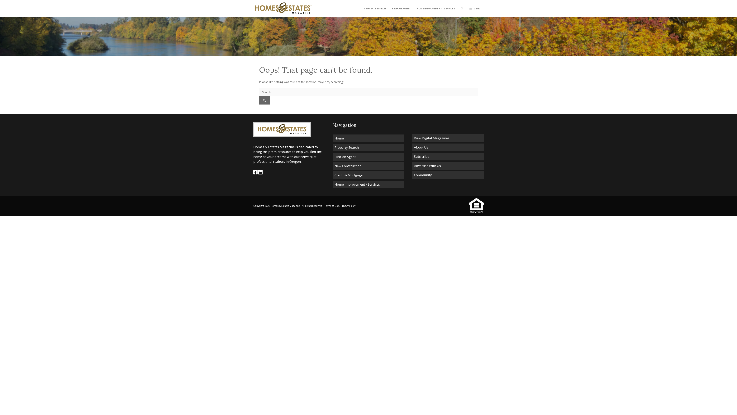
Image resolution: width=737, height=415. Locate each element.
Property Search (375, 8)
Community (423, 175)
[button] (475, 8)
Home (339, 138)
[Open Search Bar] (462, 8)
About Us (421, 147)
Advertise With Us (427, 166)
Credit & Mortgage (349, 175)
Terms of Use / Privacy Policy (339, 206)
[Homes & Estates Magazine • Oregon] (282, 8)
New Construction (348, 166)
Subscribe (421, 156)
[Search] (264, 100)
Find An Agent (401, 8)
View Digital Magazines (431, 138)
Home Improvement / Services (436, 8)
